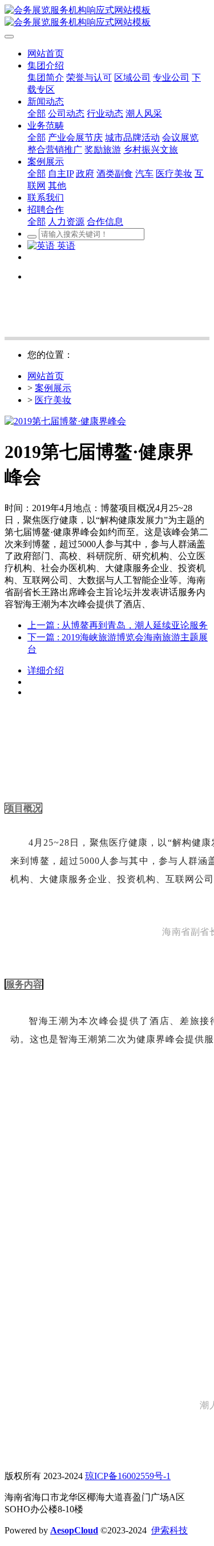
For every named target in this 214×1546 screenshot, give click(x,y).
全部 (36, 113)
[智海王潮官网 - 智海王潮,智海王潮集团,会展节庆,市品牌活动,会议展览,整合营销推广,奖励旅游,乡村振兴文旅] (107, 17)
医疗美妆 (53, 400)
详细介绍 (45, 670)
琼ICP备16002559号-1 (128, 1476)
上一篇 (117, 625)
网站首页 (45, 376)
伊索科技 (169, 1530)
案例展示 (53, 388)
